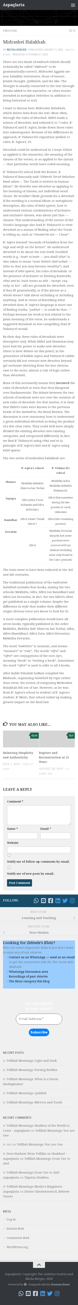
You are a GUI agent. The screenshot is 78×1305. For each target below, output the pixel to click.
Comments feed (18, 1238)
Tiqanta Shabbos (36, 1177)
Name (12, 828)
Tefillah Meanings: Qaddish (27, 1093)
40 (36, 735)
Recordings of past (28, 976)
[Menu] (73, 5)
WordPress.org (17, 1247)
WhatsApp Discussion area (28, 971)
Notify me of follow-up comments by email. (38, 861)
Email (45, 828)
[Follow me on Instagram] (72, 901)
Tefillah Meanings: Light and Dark (32, 1060)
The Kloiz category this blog (29, 981)
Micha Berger (16, 49)
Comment (15, 801)
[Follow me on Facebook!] (50, 901)
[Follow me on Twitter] (65, 901)
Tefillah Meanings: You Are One (40, 1144)
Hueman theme (60, 1284)
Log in (11, 1219)
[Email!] (43, 901)
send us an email (62, 957)
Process (10, 30)
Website (13, 842)
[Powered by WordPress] (25, 1284)
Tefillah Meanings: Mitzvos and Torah (34, 1102)
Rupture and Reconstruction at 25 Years (54, 757)
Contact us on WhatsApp (27, 957)
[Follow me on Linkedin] (58, 901)
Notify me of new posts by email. (30, 873)
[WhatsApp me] (36, 901)
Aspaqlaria (13, 5)
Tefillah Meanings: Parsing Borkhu (32, 1070)
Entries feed (15, 1228)
